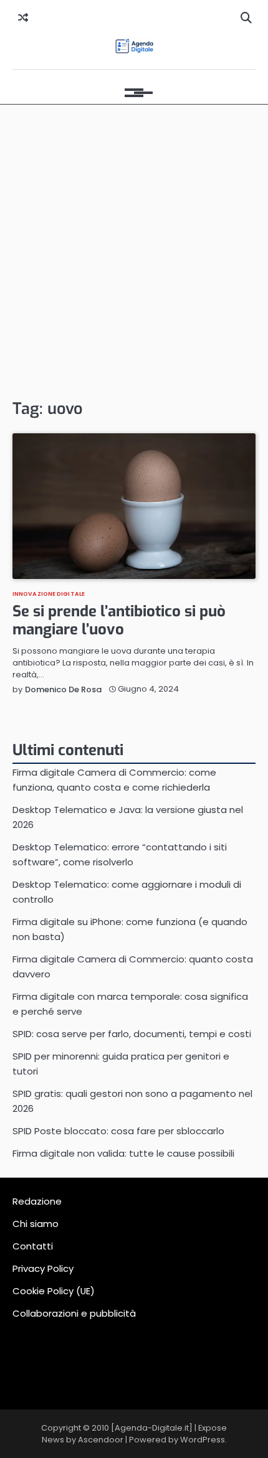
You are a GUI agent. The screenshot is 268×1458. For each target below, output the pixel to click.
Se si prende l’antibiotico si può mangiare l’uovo (119, 620)
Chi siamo (35, 1223)
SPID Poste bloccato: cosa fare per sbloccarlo (118, 1130)
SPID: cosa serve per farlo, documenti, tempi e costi (131, 1033)
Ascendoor (100, 1440)
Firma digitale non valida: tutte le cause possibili (123, 1153)
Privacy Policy (43, 1268)
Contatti (32, 1246)
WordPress (202, 1440)
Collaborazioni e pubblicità (74, 1313)
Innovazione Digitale (48, 593)
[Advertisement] (134, 251)
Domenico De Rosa (63, 689)
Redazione (37, 1201)
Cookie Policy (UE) (53, 1290)
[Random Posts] (23, 18)
